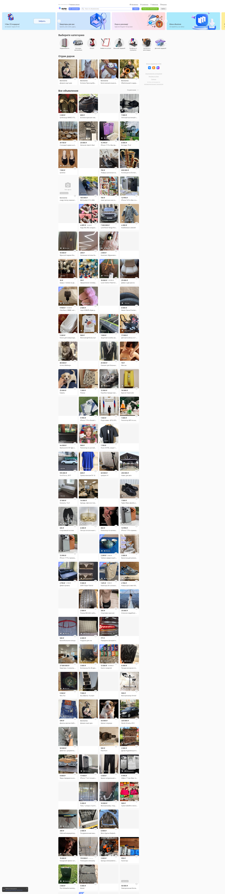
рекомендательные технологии (153, 84)
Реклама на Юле (154, 76)
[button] (75, 78)
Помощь (153, 79)
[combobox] (106, 8)
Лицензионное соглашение (153, 74)
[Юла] (62, 8)
